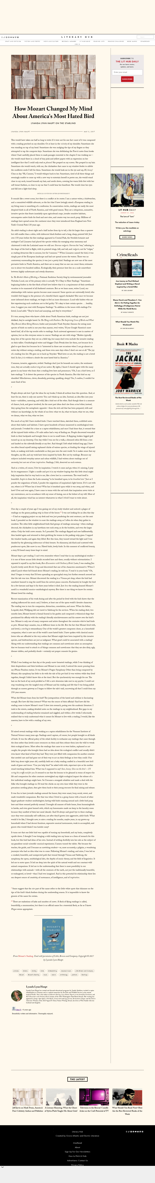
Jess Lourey (128, 290)
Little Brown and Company (84, 971)
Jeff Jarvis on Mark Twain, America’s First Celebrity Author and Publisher (27, 1109)
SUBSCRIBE (127, 79)
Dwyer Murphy (128, 328)
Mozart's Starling (33, 975)
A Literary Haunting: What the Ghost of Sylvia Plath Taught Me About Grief (61, 1109)
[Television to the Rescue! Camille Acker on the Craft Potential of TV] (94, 1103)
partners (74, 975)
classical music (66, 971)
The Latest (77, 1079)
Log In (77, 44)
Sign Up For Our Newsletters (77, 1151)
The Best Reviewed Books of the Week (128, 399)
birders (25, 971)
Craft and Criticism (13, 41)
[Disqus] (53, 1034)
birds (42, 971)
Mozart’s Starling (25, 956)
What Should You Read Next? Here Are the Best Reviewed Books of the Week (127, 1111)
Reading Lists (99, 41)
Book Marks (132, 41)
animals (16, 971)
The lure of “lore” (127, 216)
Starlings (84, 975)
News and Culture (51, 41)
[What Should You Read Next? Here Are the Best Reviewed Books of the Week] (127, 1103)
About (77, 1147)
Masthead (77, 1143)
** (61, 513)
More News (127, 237)
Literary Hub (77, 37)
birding (34, 971)
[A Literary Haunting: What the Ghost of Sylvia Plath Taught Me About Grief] (61, 1103)
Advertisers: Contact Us (77, 1160)
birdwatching (52, 971)
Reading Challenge (116, 41)
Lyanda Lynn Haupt (20, 132)
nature (54, 975)
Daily (127, 209)
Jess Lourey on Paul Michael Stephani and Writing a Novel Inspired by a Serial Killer (127, 284)
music (45, 975)
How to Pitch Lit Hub (77, 1156)
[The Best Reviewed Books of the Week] (128, 372)
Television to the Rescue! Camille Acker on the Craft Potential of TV (94, 1109)
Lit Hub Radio (85, 41)
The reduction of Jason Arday (127, 222)
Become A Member (69, 41)
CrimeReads (145, 41)
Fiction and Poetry (32, 41)
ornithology (64, 975)
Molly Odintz (128, 312)
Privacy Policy (77, 1165)
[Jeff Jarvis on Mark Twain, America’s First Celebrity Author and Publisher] (28, 1103)
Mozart (21, 975)
